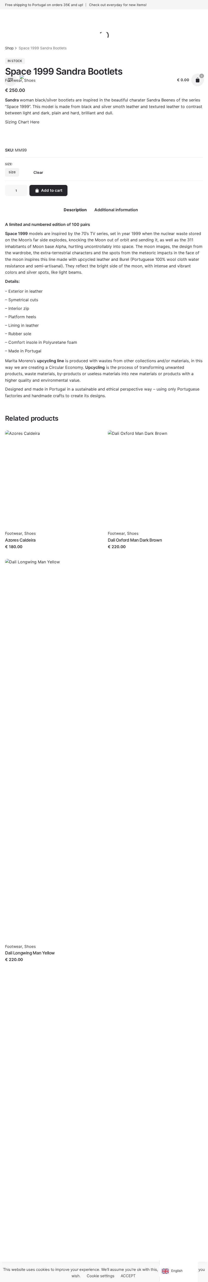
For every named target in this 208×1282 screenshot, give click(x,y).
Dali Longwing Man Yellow (30, 952)
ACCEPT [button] (128, 1275)
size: (8, 164)
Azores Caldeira (20, 540)
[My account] (168, 80)
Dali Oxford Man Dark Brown (135, 540)
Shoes (30, 533)
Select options (19, 551)
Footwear (13, 533)
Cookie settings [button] (100, 1275)
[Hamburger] (10, 80)
